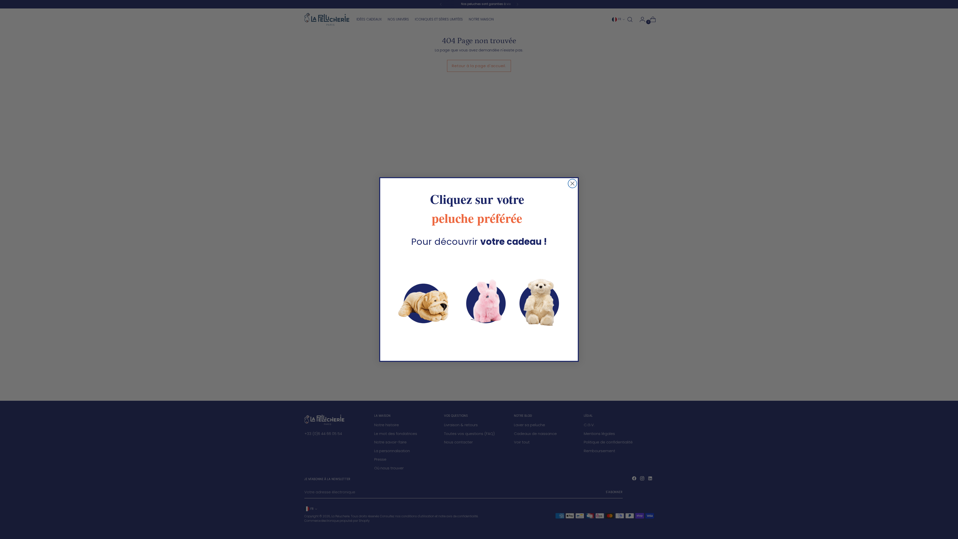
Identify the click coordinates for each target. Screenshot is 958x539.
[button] (479, 301)
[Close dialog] (572, 183)
